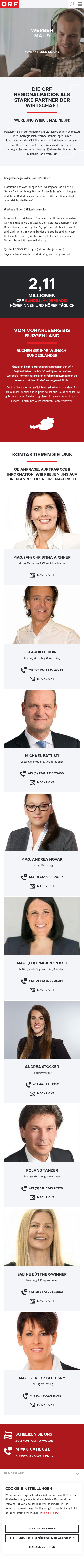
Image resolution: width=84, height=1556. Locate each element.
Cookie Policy (50, 1513)
